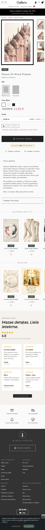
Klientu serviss (26, 489)
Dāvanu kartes (24, 448)
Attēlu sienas (4, 463)
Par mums (25, 463)
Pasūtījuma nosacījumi (7, 493)
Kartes (3, 476)
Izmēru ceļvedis (11, 126)
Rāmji (2, 469)
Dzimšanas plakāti (6, 473)
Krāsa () (6, 100)
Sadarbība (25, 469)
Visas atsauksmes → (22, 396)
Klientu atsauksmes (27, 466)
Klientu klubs (26, 496)
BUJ (23, 493)
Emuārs (3, 486)
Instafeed (3, 489)
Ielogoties (25, 486)
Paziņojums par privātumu (8, 499)
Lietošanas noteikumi (7, 496)
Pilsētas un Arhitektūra (8, 78)
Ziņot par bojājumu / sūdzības (30, 503)
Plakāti (3, 466)
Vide (23, 473)
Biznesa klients (26, 499)
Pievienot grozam (24, 139)
